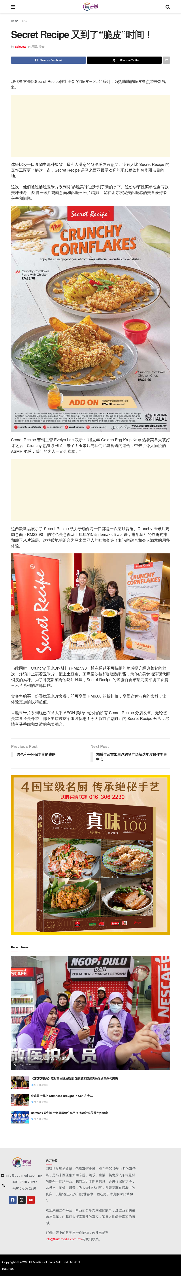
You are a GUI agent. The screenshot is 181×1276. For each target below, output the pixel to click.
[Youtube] (31, 1200)
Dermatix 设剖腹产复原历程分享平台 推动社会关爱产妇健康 (69, 1113)
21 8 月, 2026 (40, 1102)
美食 (42, 46)
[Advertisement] (90, 126)
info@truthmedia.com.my (64, 1239)
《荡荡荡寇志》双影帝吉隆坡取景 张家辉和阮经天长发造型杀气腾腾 (74, 1078)
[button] (17, 855)
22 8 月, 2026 (40, 1084)
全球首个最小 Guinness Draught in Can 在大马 (62, 1096)
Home (14, 21)
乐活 (24, 21)
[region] (90, 855)
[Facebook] (13, 1200)
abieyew (20, 46)
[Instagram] (22, 1200)
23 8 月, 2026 (23, 1064)
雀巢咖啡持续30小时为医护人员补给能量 (41, 1058)
